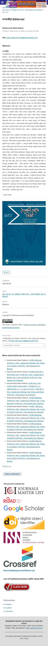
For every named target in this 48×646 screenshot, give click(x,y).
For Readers (7, 604)
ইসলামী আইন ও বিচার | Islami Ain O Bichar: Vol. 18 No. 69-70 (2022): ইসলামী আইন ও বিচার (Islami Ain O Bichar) (26, 458)
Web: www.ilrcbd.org (34, 628)
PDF (7, 272)
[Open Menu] (2, 2)
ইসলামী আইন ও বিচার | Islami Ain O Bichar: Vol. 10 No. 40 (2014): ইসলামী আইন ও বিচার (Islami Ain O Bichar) (25, 392)
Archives (12, 8)
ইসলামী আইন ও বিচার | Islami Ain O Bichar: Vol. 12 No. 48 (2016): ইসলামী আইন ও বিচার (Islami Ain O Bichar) (25, 378)
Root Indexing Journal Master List (19, 570)
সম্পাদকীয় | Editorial (36, 406)
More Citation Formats (12, 345)
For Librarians (8, 611)
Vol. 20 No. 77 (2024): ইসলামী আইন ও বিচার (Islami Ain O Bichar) (22, 10)
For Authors (7, 608)
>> (10, 466)
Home (4, 8)
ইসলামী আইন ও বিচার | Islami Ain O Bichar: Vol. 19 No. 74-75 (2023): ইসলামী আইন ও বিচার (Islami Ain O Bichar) (26, 366)
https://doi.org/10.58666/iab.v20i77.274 (22, 37)
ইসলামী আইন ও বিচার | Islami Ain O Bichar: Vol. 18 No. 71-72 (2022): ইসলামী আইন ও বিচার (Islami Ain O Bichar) (26, 447)
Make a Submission (12, 474)
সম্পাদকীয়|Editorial (35, 360)
